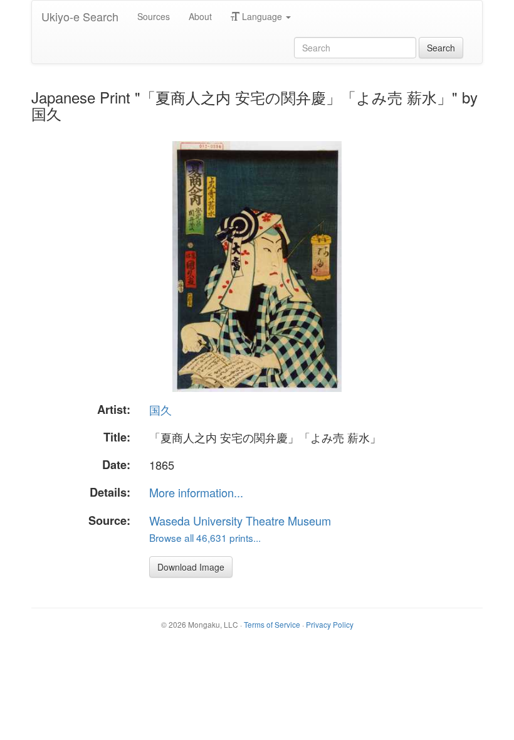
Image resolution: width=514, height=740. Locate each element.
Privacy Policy (330, 624)
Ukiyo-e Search (79, 16)
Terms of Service (272, 624)
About (200, 16)
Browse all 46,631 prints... (205, 537)
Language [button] (262, 16)
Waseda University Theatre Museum (240, 520)
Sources (153, 16)
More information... (196, 492)
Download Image (190, 567)
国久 (160, 409)
